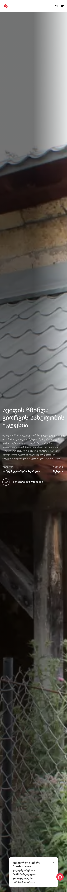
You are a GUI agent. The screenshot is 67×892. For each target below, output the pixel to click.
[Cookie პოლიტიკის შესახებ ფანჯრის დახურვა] (53, 863)
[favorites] (56, 6)
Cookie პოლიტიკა (24, 882)
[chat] (60, 877)
